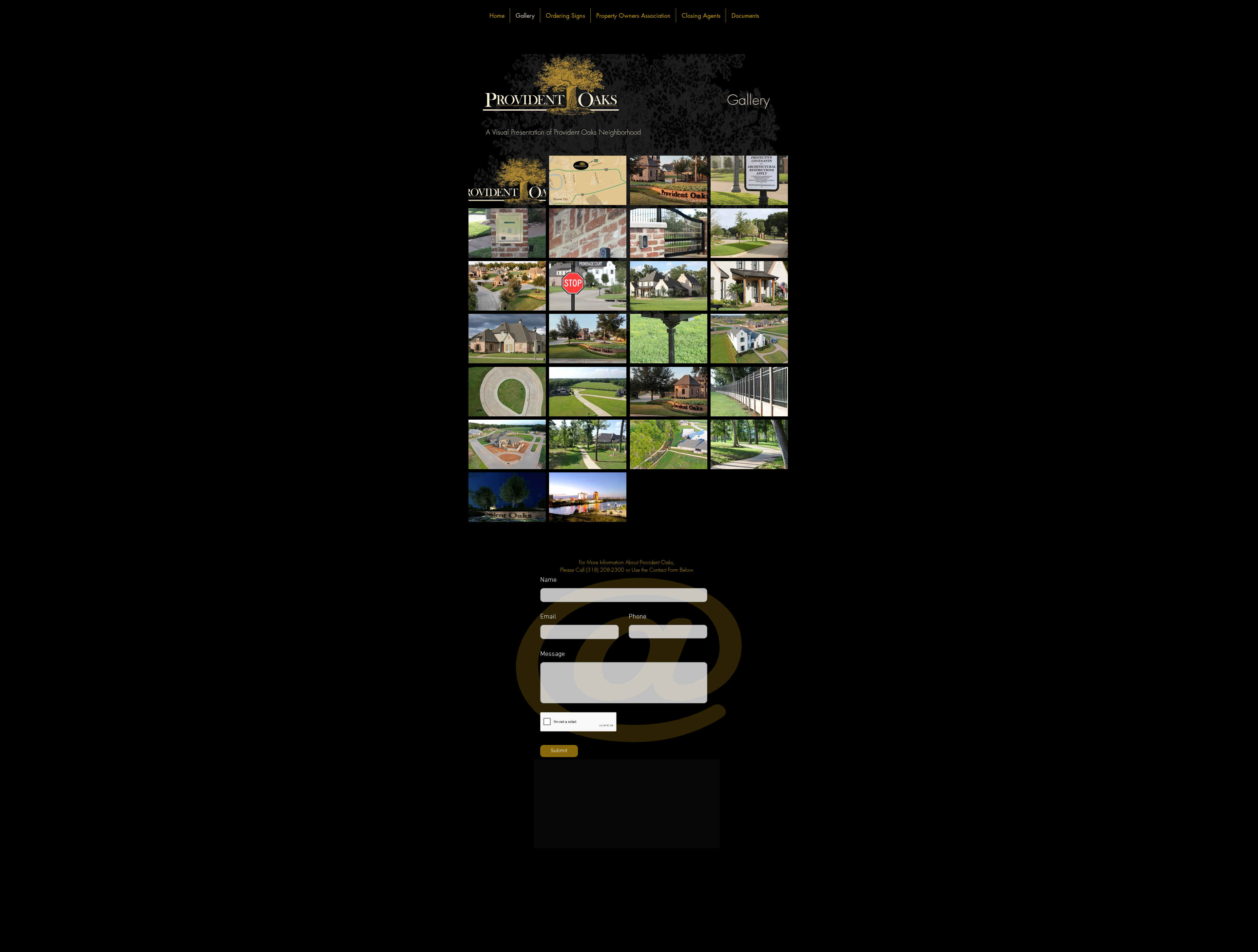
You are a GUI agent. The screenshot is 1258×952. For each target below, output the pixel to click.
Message (552, 654)
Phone (637, 617)
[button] (507, 180)
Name (548, 580)
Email (548, 617)
